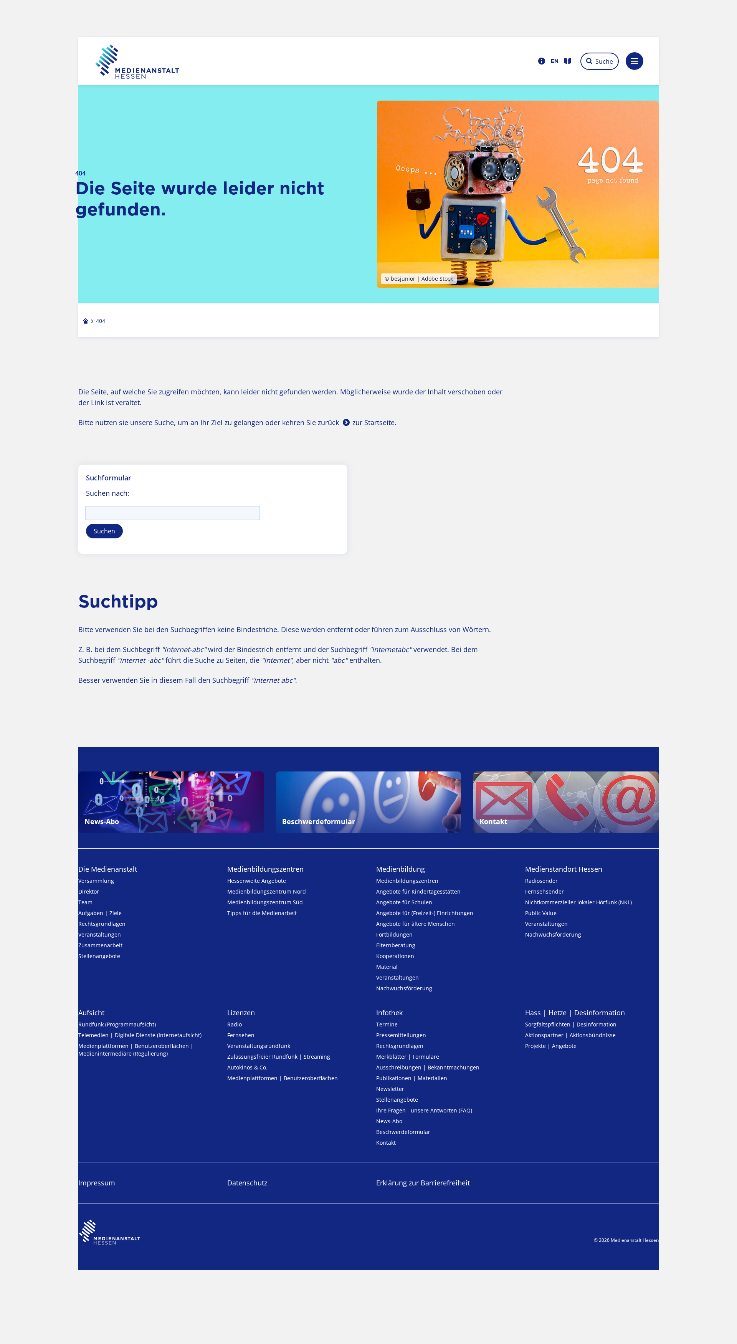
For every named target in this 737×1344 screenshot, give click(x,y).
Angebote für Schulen (404, 902)
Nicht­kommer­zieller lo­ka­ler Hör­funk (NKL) (578, 902)
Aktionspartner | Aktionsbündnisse (570, 1035)
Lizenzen (241, 1012)
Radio (234, 1024)
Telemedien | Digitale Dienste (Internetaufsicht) (140, 1035)
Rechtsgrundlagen (102, 923)
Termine (387, 1024)
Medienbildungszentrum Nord (266, 891)
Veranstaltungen (99, 934)
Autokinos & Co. (247, 1067)
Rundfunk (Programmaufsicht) (117, 1024)
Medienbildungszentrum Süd (265, 902)
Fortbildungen (394, 934)
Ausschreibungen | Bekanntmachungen (427, 1067)
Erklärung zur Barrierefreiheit (423, 1182)
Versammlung (96, 880)
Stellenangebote (99, 956)
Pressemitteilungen (401, 1035)
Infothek (389, 1012)
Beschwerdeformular (403, 1131)
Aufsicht (91, 1012)
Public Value (541, 913)
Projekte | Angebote (551, 1045)
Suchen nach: (107, 493)
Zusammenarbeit (100, 945)
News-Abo (389, 1121)
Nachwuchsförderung (404, 988)
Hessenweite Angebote (256, 880)
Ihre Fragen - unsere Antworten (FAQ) (424, 1110)
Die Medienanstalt (107, 869)
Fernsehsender (544, 891)
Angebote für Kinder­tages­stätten (418, 891)
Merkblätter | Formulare (407, 1056)
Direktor (88, 891)
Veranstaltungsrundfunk (258, 1045)
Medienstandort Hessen (563, 869)
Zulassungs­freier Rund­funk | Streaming (278, 1056)
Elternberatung (395, 945)
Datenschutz (247, 1182)
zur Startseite (373, 422)
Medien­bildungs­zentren (265, 869)
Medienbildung (400, 869)
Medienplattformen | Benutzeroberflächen (282, 1078)
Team (85, 902)
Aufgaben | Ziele (100, 913)
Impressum (96, 1182)
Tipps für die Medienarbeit (262, 913)
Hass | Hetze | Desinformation (575, 1012)
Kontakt (386, 1142)
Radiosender (541, 880)
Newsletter (390, 1088)
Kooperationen (395, 956)
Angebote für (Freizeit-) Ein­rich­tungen (424, 913)
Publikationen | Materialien (411, 1078)
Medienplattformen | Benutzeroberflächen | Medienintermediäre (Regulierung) (135, 1049)
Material (387, 966)
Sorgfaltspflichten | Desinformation (570, 1024)
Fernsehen (240, 1035)
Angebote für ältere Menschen (415, 923)
